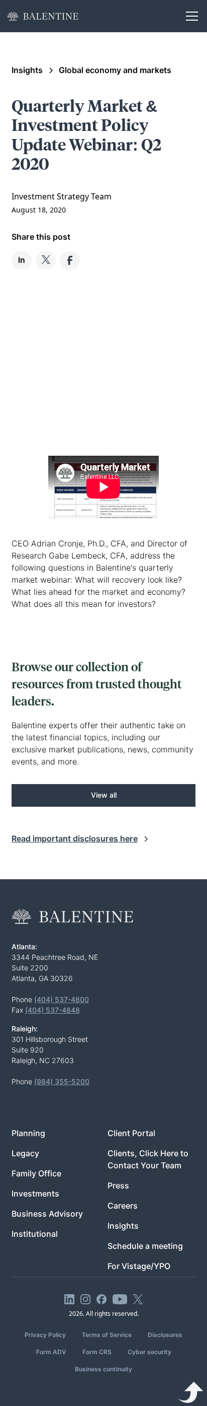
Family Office (36, 1173)
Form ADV (51, 1352)
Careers (123, 1206)
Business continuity (103, 1369)
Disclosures (165, 1335)
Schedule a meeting (145, 1246)
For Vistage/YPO (139, 1266)
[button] (190, 16)
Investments (35, 1194)
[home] (42, 16)
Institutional (35, 1234)
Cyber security (149, 1352)
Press (118, 1185)
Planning (28, 1133)
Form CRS (97, 1352)
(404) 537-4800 (61, 1000)
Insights (123, 1226)
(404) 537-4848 (52, 1010)
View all (104, 795)
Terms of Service (107, 1335)
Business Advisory (47, 1214)
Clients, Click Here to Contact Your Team (148, 1159)
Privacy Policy (45, 1335)
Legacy (25, 1153)
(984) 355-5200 (61, 1082)
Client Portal (131, 1133)
